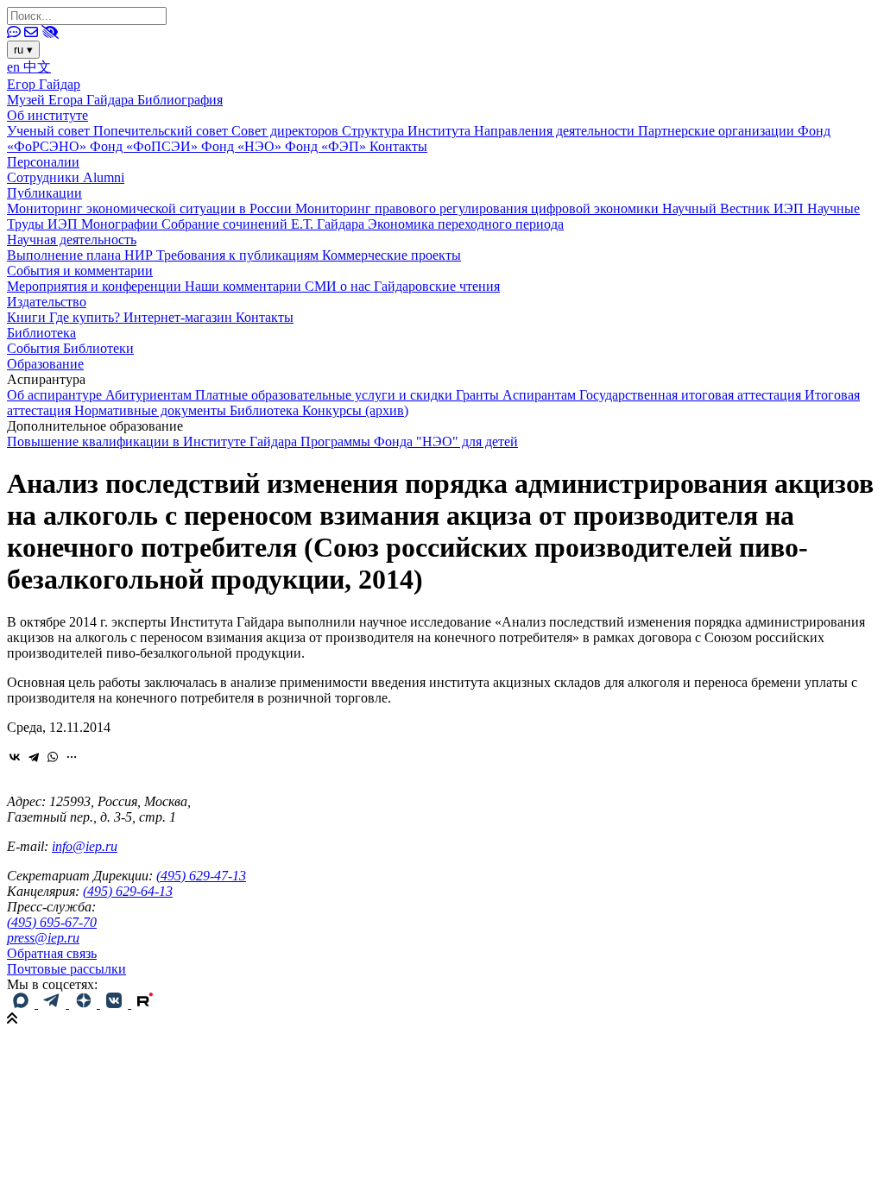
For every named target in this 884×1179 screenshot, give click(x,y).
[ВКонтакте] (14, 757)
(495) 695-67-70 (52, 922)
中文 (37, 67)
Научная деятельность (71, 239)
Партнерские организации (718, 130)
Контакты (398, 146)
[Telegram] (33, 757)
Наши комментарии (245, 286)
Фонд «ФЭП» (327, 146)
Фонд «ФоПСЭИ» (145, 146)
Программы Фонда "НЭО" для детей (409, 441)
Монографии (121, 224)
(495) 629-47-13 (201, 875)
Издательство (46, 301)
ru (23, 49)
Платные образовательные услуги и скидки (325, 395)
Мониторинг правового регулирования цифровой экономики (478, 208)
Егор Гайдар (43, 84)
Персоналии (43, 161)
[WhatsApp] (52, 757)
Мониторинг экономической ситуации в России (151, 208)
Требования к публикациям (239, 255)
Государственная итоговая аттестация (692, 395)
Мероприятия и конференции (96, 286)
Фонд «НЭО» (243, 146)
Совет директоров (286, 130)
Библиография (180, 99)
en (15, 67)
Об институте (47, 115)
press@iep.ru (43, 937)
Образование (45, 363)
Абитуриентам (150, 395)
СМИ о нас (339, 286)
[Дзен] (84, 1003)
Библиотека (41, 332)
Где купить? (86, 317)
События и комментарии (80, 270)
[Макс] (22, 1003)
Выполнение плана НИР (81, 255)
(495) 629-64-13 (128, 891)
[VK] (115, 1003)
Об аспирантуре (56, 395)
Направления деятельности (556, 130)
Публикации (44, 193)
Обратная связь (52, 953)
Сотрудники (45, 177)
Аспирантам (540, 395)
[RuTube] (145, 1003)
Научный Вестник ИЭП (734, 208)
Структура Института (408, 130)
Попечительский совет (162, 130)
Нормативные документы (152, 410)
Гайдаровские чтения (437, 286)
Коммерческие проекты (391, 255)
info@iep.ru (84, 846)
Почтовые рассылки (66, 968)
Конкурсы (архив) (355, 410)
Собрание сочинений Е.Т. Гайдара (264, 224)
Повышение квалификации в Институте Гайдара (153, 441)
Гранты (479, 395)
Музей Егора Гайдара (72, 99)
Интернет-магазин (179, 317)
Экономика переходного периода (466, 224)
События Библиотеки (70, 348)
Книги (28, 317)
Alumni (103, 177)
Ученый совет (50, 130)
